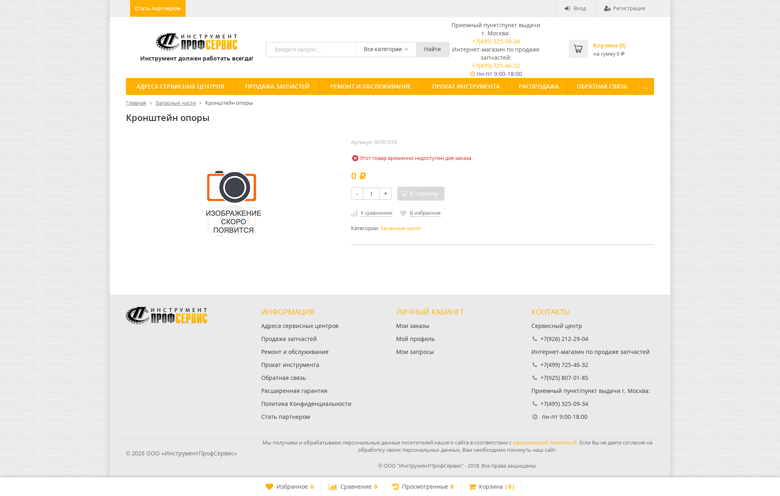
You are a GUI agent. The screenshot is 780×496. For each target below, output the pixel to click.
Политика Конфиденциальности (306, 404)
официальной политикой (545, 442)
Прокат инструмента (466, 86)
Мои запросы (415, 352)
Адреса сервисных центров (180, 86)
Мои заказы (412, 326)
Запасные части (400, 228)
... (645, 86)
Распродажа (539, 86)
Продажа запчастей (277, 86)
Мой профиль (415, 339)
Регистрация (629, 8)
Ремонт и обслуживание (370, 86)
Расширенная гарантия (294, 391)
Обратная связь (602, 86)
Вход (580, 8)
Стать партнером (158, 8)
